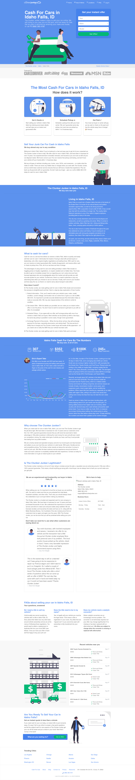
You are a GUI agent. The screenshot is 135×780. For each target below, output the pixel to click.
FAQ (99, 3)
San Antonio (95, 762)
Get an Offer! (60, 737)
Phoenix (26, 758)
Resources (72, 769)
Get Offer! (93, 34)
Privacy (64, 769)
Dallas (93, 758)
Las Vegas (72, 762)
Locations (91, 3)
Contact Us (56, 769)
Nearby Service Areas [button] (102, 66)
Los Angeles (28, 755)
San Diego (94, 755)
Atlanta (71, 755)
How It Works (80, 3)
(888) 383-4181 (38, 26)
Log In (107, 3)
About (44, 769)
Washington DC (29, 762)
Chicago (49, 755)
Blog (49, 769)
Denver (48, 762)
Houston (71, 758)
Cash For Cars (36, 769)
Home (70, 3)
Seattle (48, 758)
